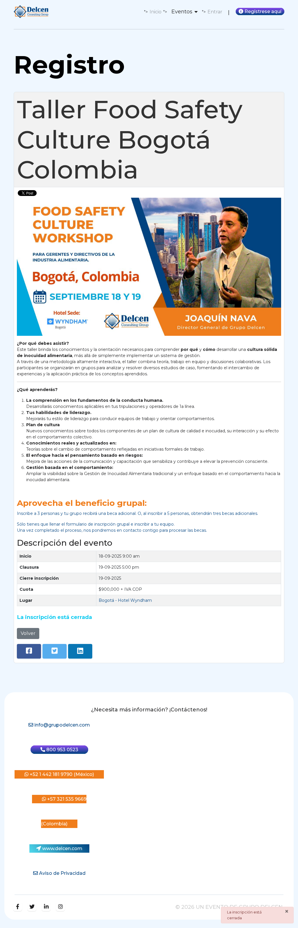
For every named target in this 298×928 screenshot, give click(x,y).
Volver (28, 633)
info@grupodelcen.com (61, 725)
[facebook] (17, 907)
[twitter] (31, 907)
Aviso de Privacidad (62, 873)
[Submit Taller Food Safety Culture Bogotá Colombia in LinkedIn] (80, 651)
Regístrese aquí (262, 11)
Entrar (214, 12)
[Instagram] (60, 907)
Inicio (156, 12)
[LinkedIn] (46, 907)
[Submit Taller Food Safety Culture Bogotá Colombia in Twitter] (54, 651)
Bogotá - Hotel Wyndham (125, 600)
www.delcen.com (61, 848)
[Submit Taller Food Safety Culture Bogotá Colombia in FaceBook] (29, 651)
